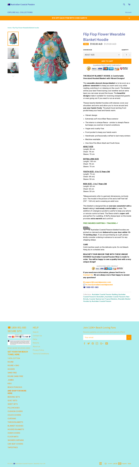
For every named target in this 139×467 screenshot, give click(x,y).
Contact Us (88, 275)
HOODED (11, 369)
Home (9, 28)
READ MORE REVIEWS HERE (19, 348)
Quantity (125, 50)
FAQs (35, 339)
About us (36, 346)
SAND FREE (12, 373)
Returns (36, 343)
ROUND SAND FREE (15, 376)
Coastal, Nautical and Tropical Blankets (103, 299)
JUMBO (11, 380)
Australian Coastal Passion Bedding (105, 294)
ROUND (11, 362)
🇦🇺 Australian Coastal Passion (21, 4)
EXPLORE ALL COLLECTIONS (20, 12)
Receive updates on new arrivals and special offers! (104, 332)
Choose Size (87, 50)
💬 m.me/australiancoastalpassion (98, 285)
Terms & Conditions (41, 354)
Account (128, 12)
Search (35, 332)
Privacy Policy (38, 350)
